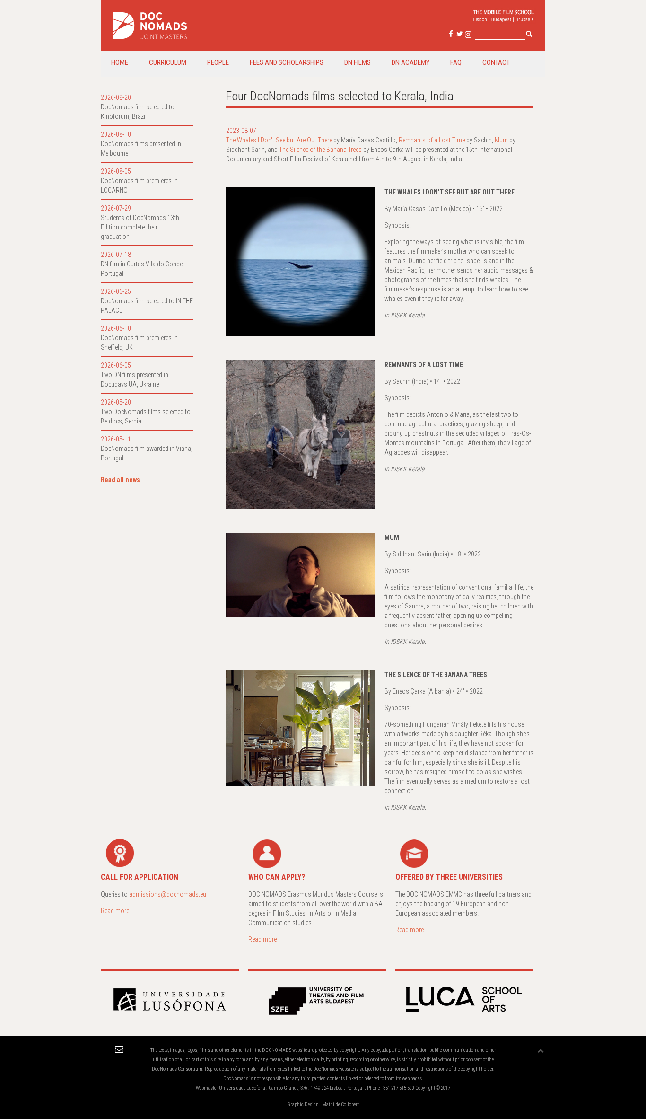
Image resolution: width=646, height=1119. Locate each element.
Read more (115, 911)
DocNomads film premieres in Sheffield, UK (139, 342)
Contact (496, 62)
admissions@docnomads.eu (167, 894)
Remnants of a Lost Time (432, 140)
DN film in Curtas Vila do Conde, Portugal (142, 268)
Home (119, 62)
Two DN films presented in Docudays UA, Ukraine (134, 379)
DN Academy (410, 62)
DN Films (357, 62)
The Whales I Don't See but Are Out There (279, 140)
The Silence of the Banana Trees (320, 149)
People (218, 62)
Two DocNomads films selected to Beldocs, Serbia (146, 416)
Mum (501, 140)
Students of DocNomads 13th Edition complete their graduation (140, 227)
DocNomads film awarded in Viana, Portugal (146, 453)
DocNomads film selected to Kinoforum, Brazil (138, 111)
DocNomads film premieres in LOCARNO (139, 185)
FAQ (456, 62)
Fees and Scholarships (286, 62)
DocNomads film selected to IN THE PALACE (147, 305)
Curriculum (167, 62)
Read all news (120, 480)
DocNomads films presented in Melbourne (141, 148)
